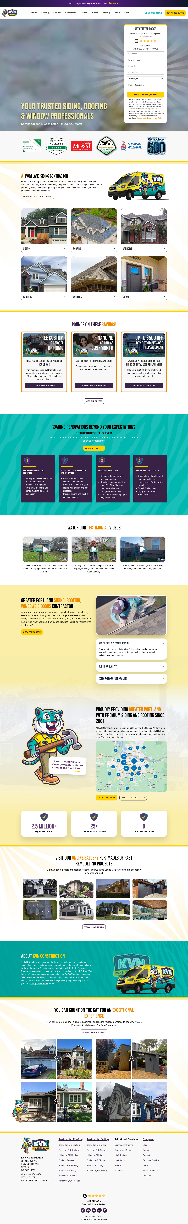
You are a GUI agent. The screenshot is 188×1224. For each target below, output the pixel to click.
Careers (146, 1150)
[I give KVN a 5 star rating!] (45, 549)
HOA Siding (120, 1160)
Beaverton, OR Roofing (69, 1145)
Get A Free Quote (175, 13)
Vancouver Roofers (67, 1176)
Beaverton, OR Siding (96, 1145)
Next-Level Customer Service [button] (114, 643)
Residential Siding (98, 1139)
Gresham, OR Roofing (69, 1150)
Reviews (147, 1176)
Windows (119, 1170)
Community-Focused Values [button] (113, 678)
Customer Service (151, 1160)
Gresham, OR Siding (96, 1150)
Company (148, 1139)
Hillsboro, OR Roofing (69, 1155)
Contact (146, 1155)
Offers (145, 1165)
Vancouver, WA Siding (97, 1170)
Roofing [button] (45, 13)
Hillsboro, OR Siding (96, 1155)
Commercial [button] (71, 13)
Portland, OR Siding (96, 1160)
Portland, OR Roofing (68, 1165)
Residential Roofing (71, 1139)
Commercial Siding (123, 1150)
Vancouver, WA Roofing (69, 1181)
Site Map (100, 1216)
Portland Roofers (66, 1160)
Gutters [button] (94, 13)
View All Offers (94, 401)
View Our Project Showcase (37, 196)
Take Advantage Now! (44, 386)
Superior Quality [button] (108, 666)
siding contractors (39, 983)
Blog (145, 1145)
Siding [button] (34, 13)
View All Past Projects (94, 1032)
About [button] (127, 13)
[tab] (131, 643)
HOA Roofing (121, 1155)
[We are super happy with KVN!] (94, 549)
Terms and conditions (144, 118)
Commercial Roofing (124, 1145)
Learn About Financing (94, 386)
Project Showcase (151, 1170)
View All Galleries (94, 927)
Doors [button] (84, 13)
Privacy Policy (157, 118)
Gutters (118, 1165)
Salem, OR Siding (95, 1165)
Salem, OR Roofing (67, 1170)
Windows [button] (57, 13)
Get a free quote (32, 632)
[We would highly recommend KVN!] (142, 549)
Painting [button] (106, 13)
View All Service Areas (133, 798)
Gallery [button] (117, 13)
